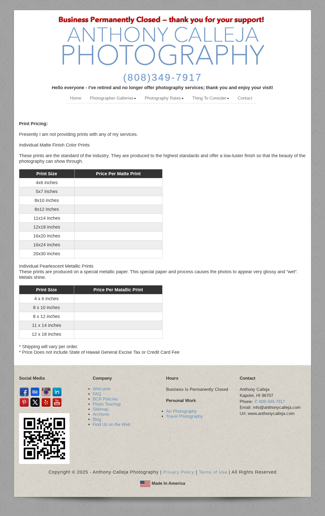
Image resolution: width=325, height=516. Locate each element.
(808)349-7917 (162, 77)
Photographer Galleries (112, 98)
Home (75, 98)
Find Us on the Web (111, 424)
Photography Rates (163, 98)
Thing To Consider (209, 98)
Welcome (101, 388)
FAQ (97, 394)
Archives (101, 414)
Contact (245, 98)
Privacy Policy (178, 472)
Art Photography (181, 411)
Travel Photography (184, 416)
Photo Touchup (107, 404)
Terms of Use (213, 472)
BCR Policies (105, 399)
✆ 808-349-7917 (269, 401)
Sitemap (100, 409)
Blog (97, 419)
